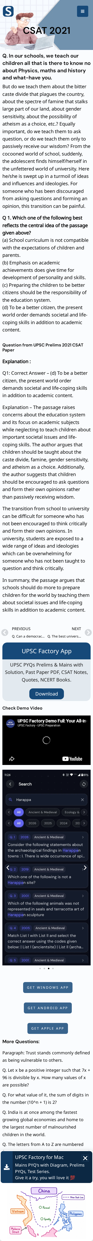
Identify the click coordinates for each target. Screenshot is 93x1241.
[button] (8, 868)
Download (46, 694)
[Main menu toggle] (82, 11)
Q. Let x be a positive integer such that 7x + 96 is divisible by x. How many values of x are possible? (46, 1077)
